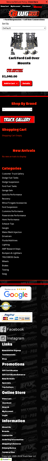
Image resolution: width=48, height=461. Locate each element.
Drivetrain (7, 236)
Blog (4, 359)
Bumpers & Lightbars (12, 253)
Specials (6, 383)
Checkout (26, 6)
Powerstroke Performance (14, 215)
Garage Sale (7, 190)
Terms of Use (8, 452)
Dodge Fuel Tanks (10, 178)
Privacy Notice (9, 448)
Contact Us (7, 435)
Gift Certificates (10, 370)
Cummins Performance (12, 211)
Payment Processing (5, 311)
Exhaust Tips (8, 224)
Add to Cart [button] (9, 83)
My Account (15, 6)
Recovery (6, 199)
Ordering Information (12, 439)
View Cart (5, 6)
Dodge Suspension (10, 182)
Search (5, 407)
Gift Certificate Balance (13, 375)
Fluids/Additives (9, 240)
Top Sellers (7, 387)
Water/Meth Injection (12, 232)
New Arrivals (8, 379)
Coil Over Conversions (34, 19)
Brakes (5, 265)
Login (5, 415)
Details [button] (26, 83)
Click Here (33, 2)
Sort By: (5, 23)
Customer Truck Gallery (13, 174)
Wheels (5, 261)
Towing (5, 270)
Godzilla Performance (12, 194)
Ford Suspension (13, 19)
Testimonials (8, 355)
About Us (6, 427)
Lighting (6, 244)
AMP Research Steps (11, 249)
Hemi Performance (10, 219)
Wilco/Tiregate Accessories (14, 203)
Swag (4, 274)
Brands (5, 431)
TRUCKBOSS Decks (10, 257)
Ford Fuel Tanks (9, 186)
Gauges (5, 228)
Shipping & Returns (11, 444)
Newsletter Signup (11, 350)
